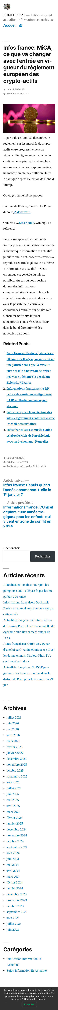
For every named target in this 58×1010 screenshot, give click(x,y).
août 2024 (13, 853)
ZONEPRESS (13, 15)
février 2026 (14, 747)
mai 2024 (13, 865)
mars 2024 (13, 877)
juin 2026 (13, 723)
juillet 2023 (14, 924)
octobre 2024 (15, 841)
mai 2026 (13, 729)
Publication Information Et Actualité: (26, 466)
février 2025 (14, 818)
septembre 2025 (17, 776)
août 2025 (13, 782)
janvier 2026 (15, 753)
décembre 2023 (17, 894)
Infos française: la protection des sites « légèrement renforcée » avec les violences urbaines (31, 418)
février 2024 (14, 882)
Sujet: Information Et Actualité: (27, 970)
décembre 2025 (17, 759)
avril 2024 (13, 871)
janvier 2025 (15, 823)
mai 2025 (13, 800)
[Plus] (20, 26)
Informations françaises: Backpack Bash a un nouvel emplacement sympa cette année (28, 608)
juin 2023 (13, 930)
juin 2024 (13, 859)
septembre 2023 (17, 912)
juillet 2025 (14, 788)
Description (26, 223)
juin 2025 (13, 794)
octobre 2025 (15, 770)
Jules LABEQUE (15, 89)
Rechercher (11, 548)
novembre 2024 (17, 835)
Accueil (10, 25)
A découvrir (22, 212)
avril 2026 (13, 735)
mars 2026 (13, 741)
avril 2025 (13, 806)
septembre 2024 (17, 847)
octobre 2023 (15, 906)
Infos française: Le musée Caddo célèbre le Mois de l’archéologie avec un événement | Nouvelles (29, 436)
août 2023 (13, 918)
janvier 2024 (15, 888)
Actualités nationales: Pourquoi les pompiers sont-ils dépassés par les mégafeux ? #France (28, 591)
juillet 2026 (14, 717)
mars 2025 (13, 812)
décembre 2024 (17, 829)
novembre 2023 (17, 900)
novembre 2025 (17, 764)
